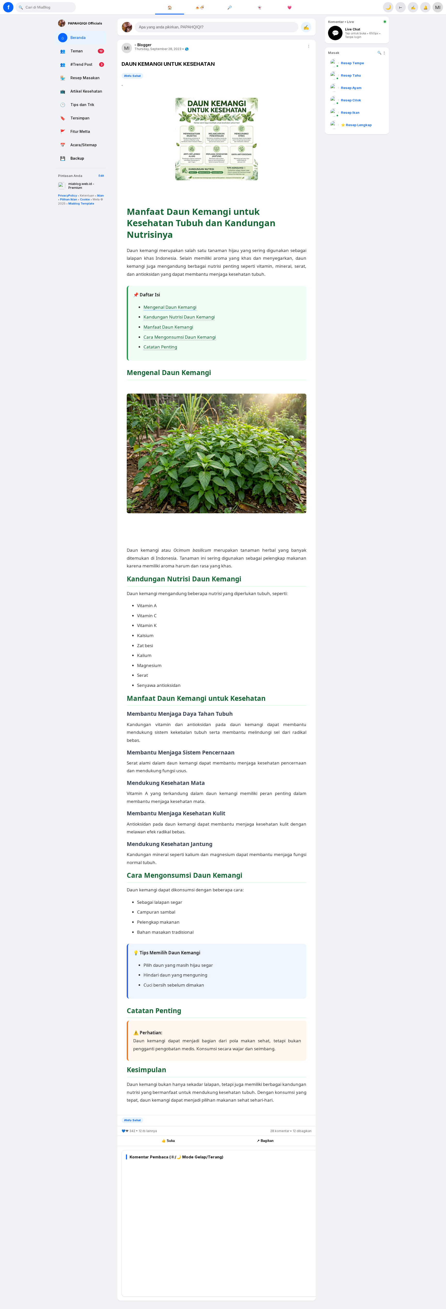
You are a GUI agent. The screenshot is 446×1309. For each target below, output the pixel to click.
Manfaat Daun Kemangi (168, 327)
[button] (216, 27)
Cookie (85, 199)
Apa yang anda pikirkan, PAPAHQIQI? (171, 27)
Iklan (100, 195)
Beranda (78, 38)
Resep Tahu (351, 75)
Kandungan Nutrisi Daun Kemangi (179, 317)
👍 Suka (168, 1141)
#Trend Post (81, 64)
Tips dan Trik (82, 105)
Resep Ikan (350, 112)
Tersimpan (80, 118)
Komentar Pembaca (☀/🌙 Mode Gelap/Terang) (176, 1156)
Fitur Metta (80, 131)
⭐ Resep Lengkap (356, 125)
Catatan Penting (160, 347)
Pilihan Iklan (68, 199)
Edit (101, 175)
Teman (76, 51)
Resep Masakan (85, 78)
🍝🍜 (199, 7)
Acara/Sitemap (83, 145)
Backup (77, 158)
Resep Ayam (351, 88)
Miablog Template (81, 203)
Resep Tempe (352, 63)
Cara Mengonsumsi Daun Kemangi (180, 337)
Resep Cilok (351, 100)
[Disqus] (220, 1226)
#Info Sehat (132, 76)
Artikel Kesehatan (86, 91)
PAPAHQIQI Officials (85, 23)
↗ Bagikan (265, 1141)
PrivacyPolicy (67, 195)
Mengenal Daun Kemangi (170, 307)
